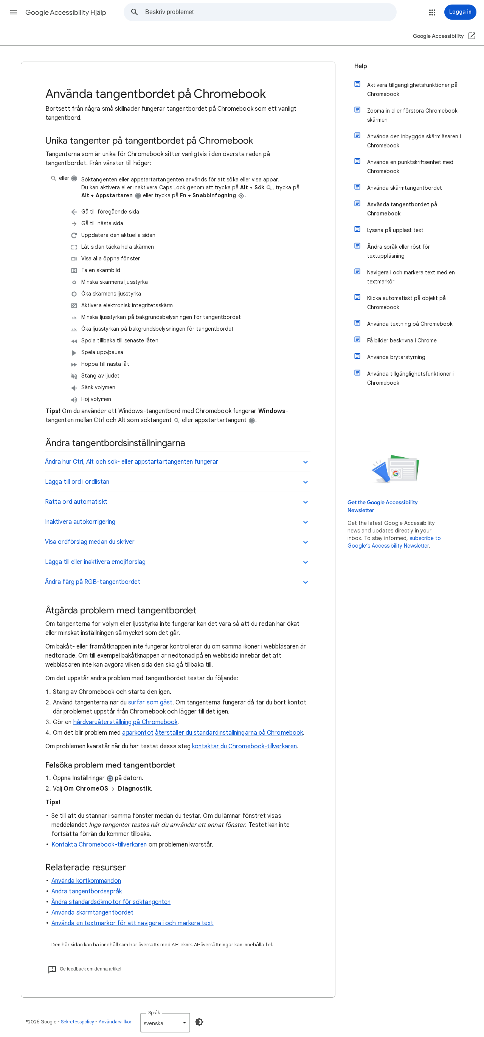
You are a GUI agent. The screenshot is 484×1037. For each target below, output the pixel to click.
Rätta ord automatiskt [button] (76, 502)
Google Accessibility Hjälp (65, 12)
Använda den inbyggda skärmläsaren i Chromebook (414, 141)
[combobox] (270, 12)
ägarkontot (138, 733)
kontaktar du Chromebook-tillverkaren (244, 746)
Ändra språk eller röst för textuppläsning (398, 251)
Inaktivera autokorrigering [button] (80, 522)
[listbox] (165, 1022)
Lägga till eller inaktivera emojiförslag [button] (95, 562)
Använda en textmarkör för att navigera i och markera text (132, 923)
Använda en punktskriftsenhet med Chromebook (410, 167)
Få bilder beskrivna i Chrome (402, 340)
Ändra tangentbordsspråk (86, 891)
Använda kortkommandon (86, 881)
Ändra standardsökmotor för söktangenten (111, 902)
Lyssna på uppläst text (395, 230)
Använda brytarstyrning (396, 357)
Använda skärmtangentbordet (92, 912)
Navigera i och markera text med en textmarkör (411, 277)
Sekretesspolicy (77, 1022)
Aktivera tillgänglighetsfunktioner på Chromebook (412, 90)
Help (360, 66)
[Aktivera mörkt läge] (199, 1022)
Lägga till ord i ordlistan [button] (77, 482)
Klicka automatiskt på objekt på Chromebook (406, 303)
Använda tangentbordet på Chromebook (402, 209)
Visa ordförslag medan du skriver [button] (90, 542)
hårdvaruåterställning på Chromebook (125, 722)
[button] (14, 12)
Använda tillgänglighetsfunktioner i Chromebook (410, 378)
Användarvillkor (115, 1022)
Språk (154, 1012)
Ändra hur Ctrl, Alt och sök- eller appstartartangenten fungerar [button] (131, 462)
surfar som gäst (150, 702)
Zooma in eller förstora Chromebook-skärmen (413, 115)
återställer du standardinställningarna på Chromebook (229, 733)
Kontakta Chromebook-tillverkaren (99, 844)
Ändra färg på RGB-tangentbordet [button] (92, 582)
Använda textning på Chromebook (410, 323)
